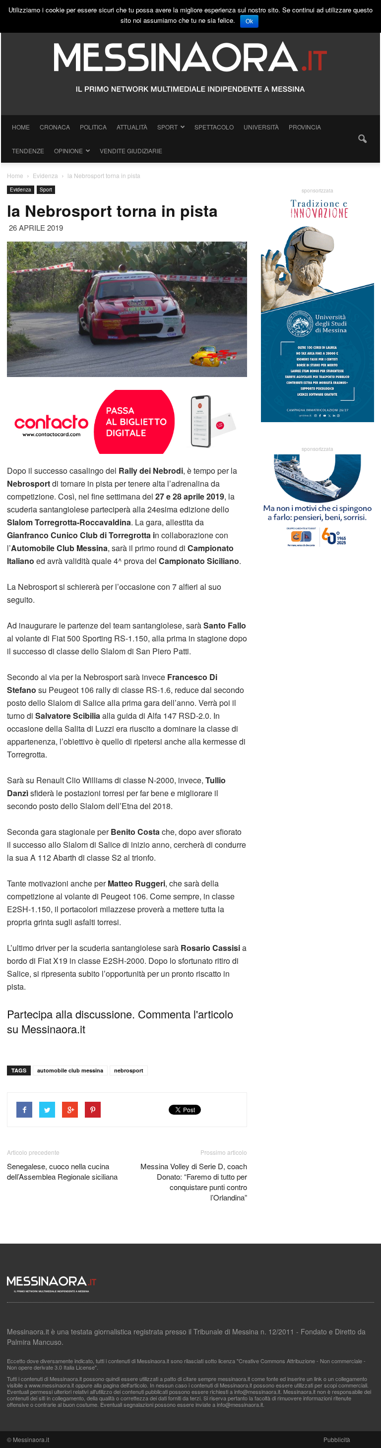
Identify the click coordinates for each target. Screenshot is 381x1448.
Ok (249, 21)
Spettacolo (214, 127)
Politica (93, 127)
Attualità (132, 127)
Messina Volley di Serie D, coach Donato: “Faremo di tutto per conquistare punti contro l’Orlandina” (193, 1181)
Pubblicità (336, 1439)
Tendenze (28, 150)
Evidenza (20, 189)
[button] (362, 139)
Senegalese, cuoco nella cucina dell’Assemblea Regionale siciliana (62, 1171)
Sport (167, 127)
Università (261, 127)
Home (21, 127)
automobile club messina (70, 1070)
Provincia (305, 127)
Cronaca (55, 127)
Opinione (68, 150)
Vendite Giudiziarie (131, 150)
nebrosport (128, 1070)
